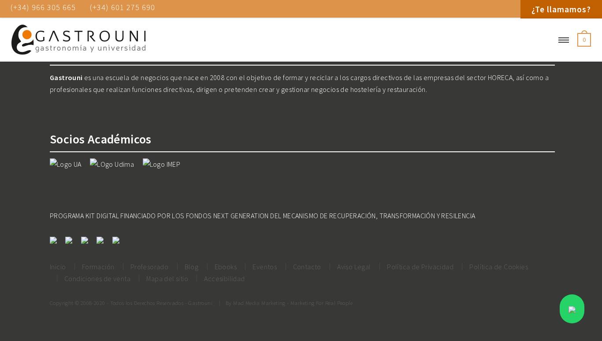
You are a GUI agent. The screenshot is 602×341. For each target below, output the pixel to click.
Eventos (265, 266)
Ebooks (226, 266)
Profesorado (149, 266)
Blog (192, 266)
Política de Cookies (498, 266)
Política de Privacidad (420, 266)
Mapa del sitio (167, 278)
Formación (98, 266)
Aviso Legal (354, 266)
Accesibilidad (224, 278)
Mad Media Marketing (259, 302)
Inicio (58, 266)
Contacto (307, 266)
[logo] (78, 40)
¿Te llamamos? (561, 9)
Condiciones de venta (97, 278)
